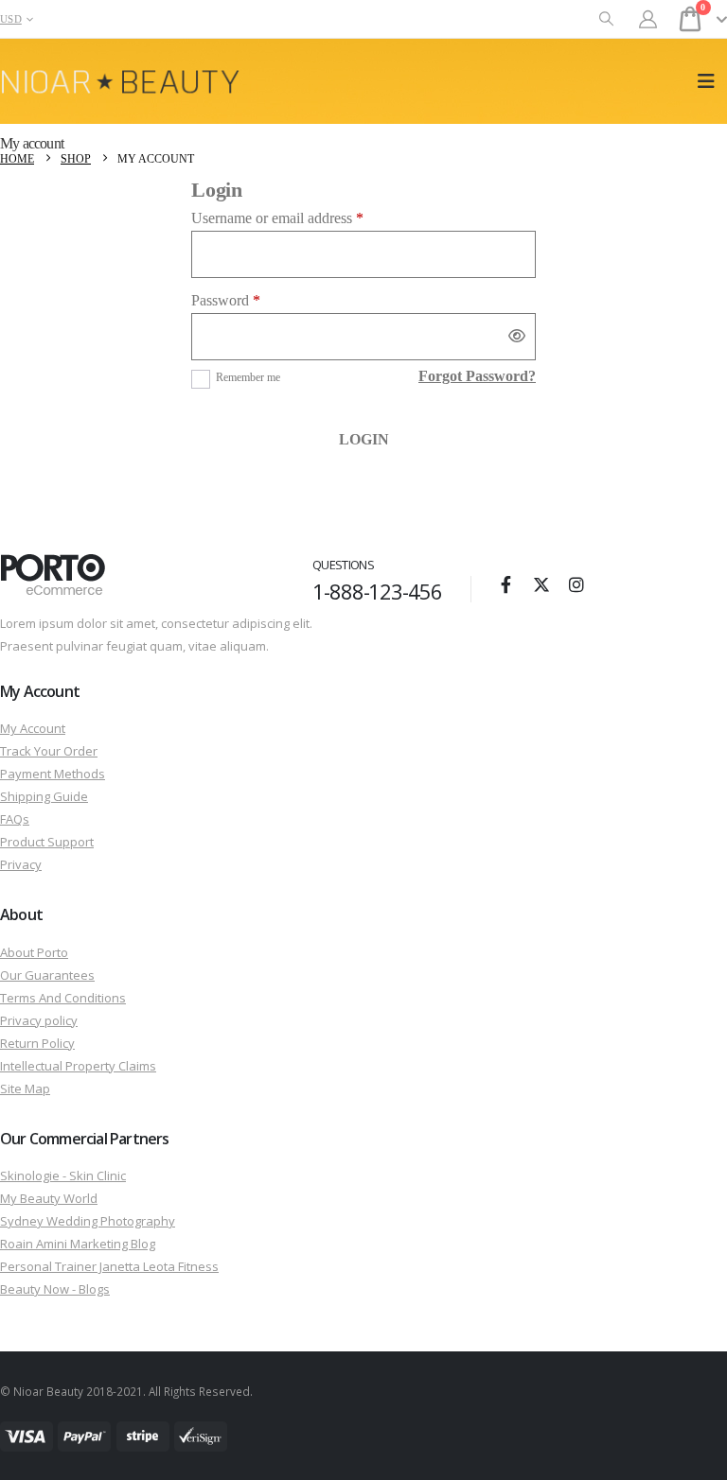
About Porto (34, 952)
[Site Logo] (120, 82)
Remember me (248, 377)
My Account (32, 728)
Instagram (576, 584)
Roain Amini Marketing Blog (77, 1243)
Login (364, 439)
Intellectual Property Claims (78, 1065)
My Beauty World (49, 1198)
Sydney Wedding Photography (87, 1220)
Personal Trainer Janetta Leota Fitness (109, 1266)
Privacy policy (39, 1020)
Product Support (47, 841)
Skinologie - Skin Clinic (63, 1175)
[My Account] (648, 19)
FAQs (14, 818)
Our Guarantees (47, 975)
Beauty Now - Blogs (55, 1288)
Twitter (541, 584)
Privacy (21, 864)
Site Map (25, 1088)
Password (252, 300)
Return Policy (37, 1043)
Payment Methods (52, 773)
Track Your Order (49, 750)
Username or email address (304, 218)
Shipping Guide (44, 796)
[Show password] (517, 336)
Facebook (506, 584)
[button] (607, 19)
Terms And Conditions (63, 997)
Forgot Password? (477, 376)
